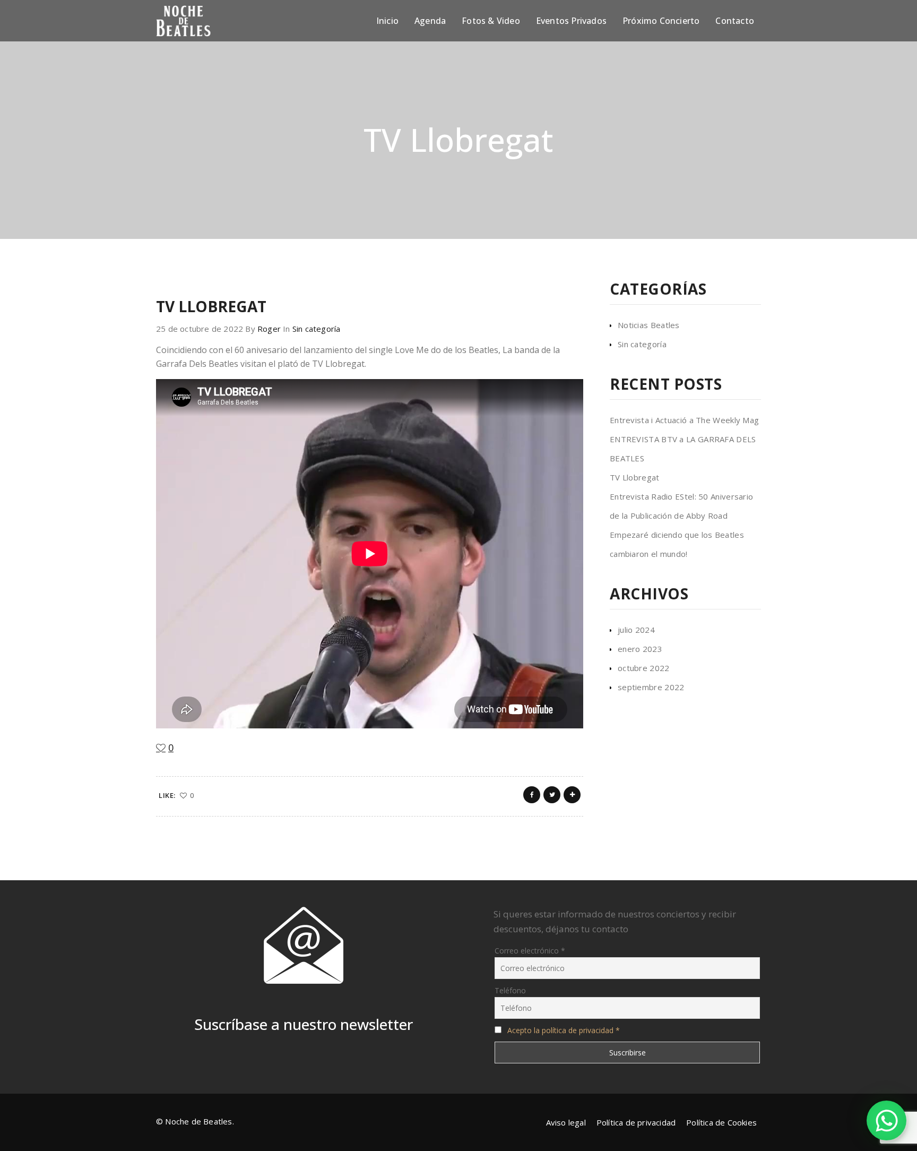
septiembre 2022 (651, 687)
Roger (269, 328)
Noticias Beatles (649, 325)
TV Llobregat (635, 477)
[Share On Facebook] (531, 794)
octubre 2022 (644, 668)
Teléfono (510, 990)
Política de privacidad (636, 1122)
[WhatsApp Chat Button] (886, 1120)
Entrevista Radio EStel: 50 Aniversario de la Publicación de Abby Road (681, 506)
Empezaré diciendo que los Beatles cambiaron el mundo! (677, 544)
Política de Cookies (721, 1122)
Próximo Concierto (660, 21)
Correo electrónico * (530, 951)
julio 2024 (636, 629)
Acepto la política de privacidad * (563, 1030)
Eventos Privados (571, 21)
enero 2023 (640, 648)
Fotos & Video (491, 21)
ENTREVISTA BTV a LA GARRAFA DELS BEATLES (683, 448)
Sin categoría (316, 328)
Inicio (387, 21)
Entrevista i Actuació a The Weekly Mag (684, 420)
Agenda (430, 21)
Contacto (734, 21)
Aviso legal (566, 1122)
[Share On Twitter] (551, 794)
